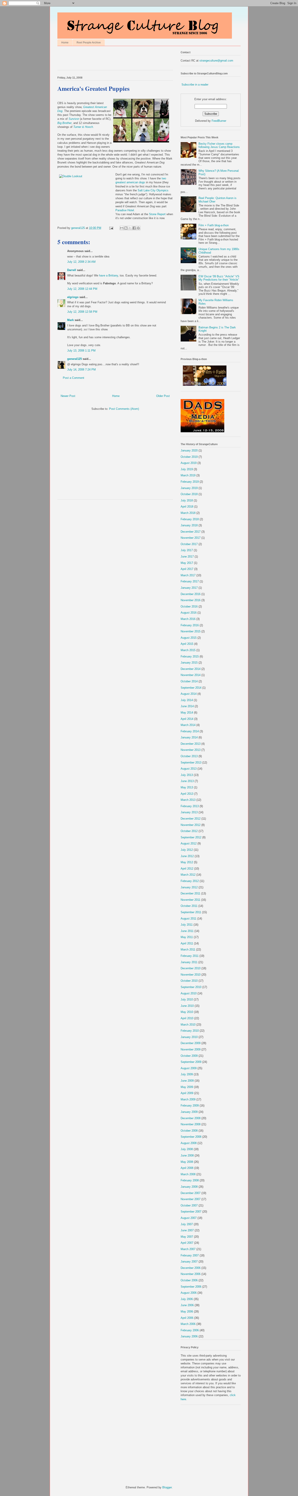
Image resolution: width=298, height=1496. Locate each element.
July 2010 (187, 999)
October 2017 (189, 544)
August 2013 (189, 768)
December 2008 (190, 1118)
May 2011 (187, 937)
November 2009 (190, 1049)
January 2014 (189, 737)
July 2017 (187, 550)
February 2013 (190, 806)
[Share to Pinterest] (138, 228)
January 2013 (189, 812)
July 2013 (187, 775)
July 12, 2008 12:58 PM (82, 311)
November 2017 (190, 537)
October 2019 (189, 456)
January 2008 (189, 1186)
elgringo (73, 297)
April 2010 (187, 1018)
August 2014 (189, 693)
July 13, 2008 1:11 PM (81, 350)
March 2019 (188, 475)
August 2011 (188, 918)
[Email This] (122, 228)
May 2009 (187, 1087)
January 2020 (189, 450)
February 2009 (190, 1105)
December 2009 (190, 1043)
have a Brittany (108, 275)
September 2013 (191, 762)
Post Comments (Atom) (124, 408)
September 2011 (191, 912)
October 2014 (189, 681)
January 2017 (189, 587)
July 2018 (187, 500)
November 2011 (190, 899)
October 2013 (189, 756)
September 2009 (191, 1062)
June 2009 (187, 1080)
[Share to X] (130, 228)
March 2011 (188, 949)
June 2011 (187, 931)
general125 (74, 358)
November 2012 (190, 825)
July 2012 (187, 849)
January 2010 (189, 1037)
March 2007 (188, 1249)
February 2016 (190, 625)
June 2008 (187, 1155)
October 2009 (189, 1055)
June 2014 (187, 706)
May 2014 (187, 712)
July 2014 (187, 700)
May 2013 (187, 787)
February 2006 (190, 1330)
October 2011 (189, 906)
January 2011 (189, 962)
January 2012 (189, 887)
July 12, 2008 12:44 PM (82, 288)
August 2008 (189, 1143)
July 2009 (187, 1074)
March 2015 (188, 650)
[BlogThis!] (126, 228)
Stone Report (157, 214)
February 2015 (190, 656)
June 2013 (187, 781)
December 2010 (190, 968)
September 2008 (191, 1136)
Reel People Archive (89, 42)
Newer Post (68, 396)
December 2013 (190, 743)
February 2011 (190, 955)
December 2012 (190, 818)
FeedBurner (219, 120)
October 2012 (189, 831)
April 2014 (187, 719)
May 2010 (187, 1012)
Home (65, 42)
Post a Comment (73, 377)
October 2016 (189, 606)
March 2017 (188, 575)
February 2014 (190, 731)
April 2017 (187, 569)
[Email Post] (111, 228)
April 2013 (187, 793)
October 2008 (189, 1130)
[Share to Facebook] (134, 228)
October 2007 (189, 1205)
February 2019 (190, 481)
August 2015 (189, 637)
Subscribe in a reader (195, 84)
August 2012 (189, 843)
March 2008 (188, 1174)
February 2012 (190, 881)
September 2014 (191, 687)
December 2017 (190, 531)
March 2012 (188, 874)
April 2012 (187, 868)
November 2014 (190, 675)
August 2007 (189, 1218)
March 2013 (188, 799)
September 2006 (191, 1286)
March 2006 (188, 1324)
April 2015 (187, 643)
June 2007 (187, 1230)
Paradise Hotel (124, 210)
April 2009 (187, 1093)
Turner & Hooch (83, 127)
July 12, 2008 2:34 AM (81, 261)
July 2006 (187, 1299)
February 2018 (190, 519)
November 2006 (190, 1274)
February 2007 (190, 1255)
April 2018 (187, 506)
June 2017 (187, 556)
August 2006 (189, 1292)
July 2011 (187, 924)
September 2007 (191, 1211)
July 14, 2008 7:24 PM (81, 369)
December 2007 (190, 1193)
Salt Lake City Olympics (153, 190)
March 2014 (188, 725)
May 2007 (187, 1236)
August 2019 (189, 463)
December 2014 (190, 669)
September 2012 (191, 837)
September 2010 (191, 987)
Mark (70, 320)
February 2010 (190, 1030)
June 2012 (187, 856)
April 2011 (187, 943)
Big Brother (64, 123)
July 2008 (187, 1149)
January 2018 (189, 525)
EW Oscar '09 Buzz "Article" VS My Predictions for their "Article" (219, 278)
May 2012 (187, 862)
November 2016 (190, 600)
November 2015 (190, 631)
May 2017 (187, 562)
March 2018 (188, 513)
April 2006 (187, 1317)
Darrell (71, 270)
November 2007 (190, 1199)
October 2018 (189, 494)
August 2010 (189, 993)
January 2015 (189, 662)
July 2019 (187, 469)
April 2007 (187, 1242)
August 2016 (189, 612)
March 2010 (188, 1024)
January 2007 (189, 1261)
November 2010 (190, 974)
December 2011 (190, 893)
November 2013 (190, 749)
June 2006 (187, 1305)
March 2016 (188, 619)
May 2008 (187, 1161)
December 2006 (190, 1268)
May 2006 (187, 1311)
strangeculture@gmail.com (216, 60)
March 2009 (188, 1099)
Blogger (167, 1487)
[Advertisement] (108, 59)
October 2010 (189, 980)
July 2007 (187, 1224)
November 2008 (190, 1124)
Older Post (163, 396)
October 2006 (189, 1280)
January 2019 (189, 488)
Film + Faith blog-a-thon (214, 225)
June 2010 (187, 1005)
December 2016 (190, 594)
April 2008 (187, 1168)
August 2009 (189, 1068)
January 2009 (189, 1111)
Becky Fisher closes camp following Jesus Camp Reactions (219, 145)
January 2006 (189, 1336)
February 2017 (190, 581)
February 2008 (190, 1180)
